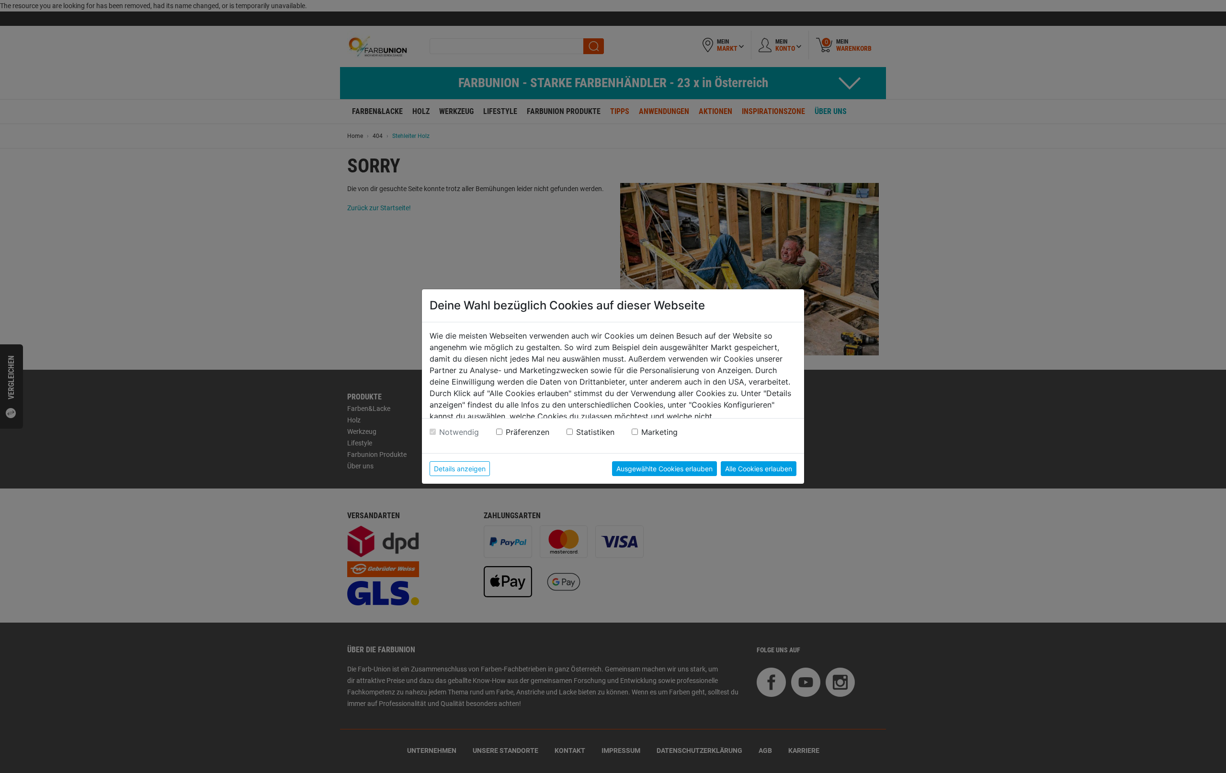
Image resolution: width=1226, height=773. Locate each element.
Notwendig (459, 432)
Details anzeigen (460, 469)
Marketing (659, 432)
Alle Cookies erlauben (758, 469)
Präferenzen (527, 432)
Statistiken (595, 432)
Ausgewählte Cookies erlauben (664, 469)
